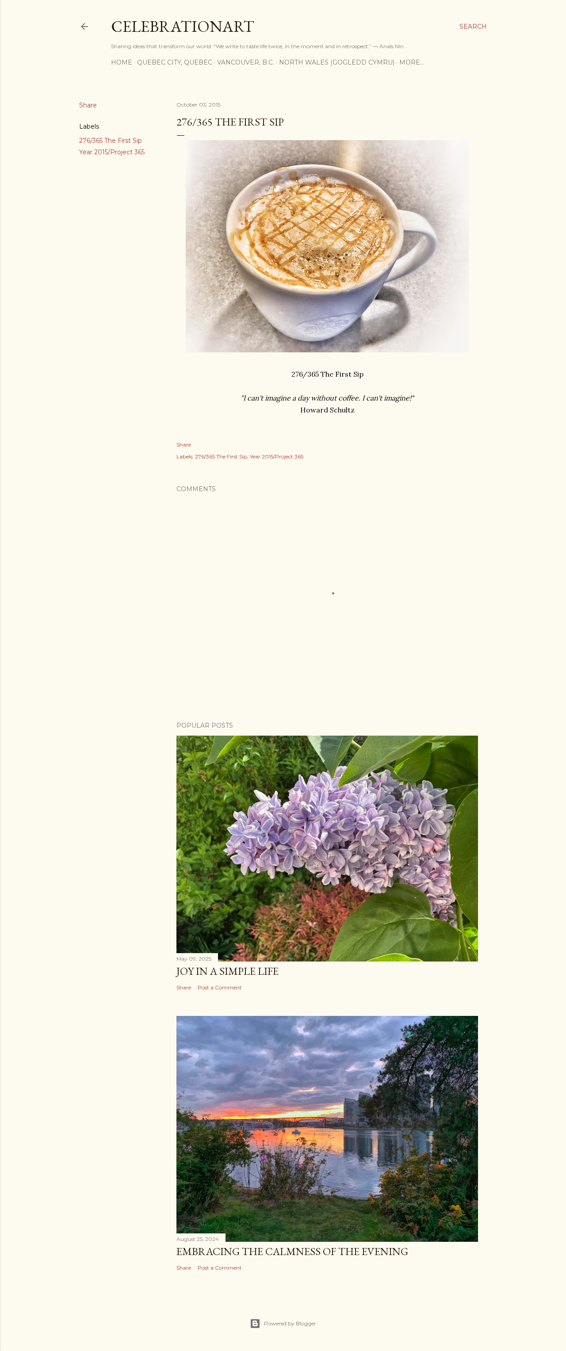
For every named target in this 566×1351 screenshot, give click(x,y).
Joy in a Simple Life (227, 971)
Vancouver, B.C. (245, 62)
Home (121, 62)
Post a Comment (220, 987)
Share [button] (88, 105)
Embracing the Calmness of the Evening (292, 1251)
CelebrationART (182, 26)
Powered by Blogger (290, 1323)
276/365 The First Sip (110, 141)
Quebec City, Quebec (174, 62)
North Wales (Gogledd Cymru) (336, 62)
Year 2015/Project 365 (112, 152)
